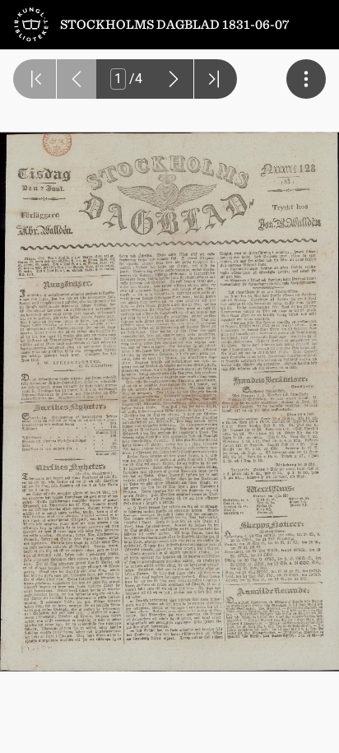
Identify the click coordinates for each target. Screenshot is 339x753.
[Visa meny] (306, 79)
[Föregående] (76, 79)
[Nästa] (173, 79)
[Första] (34, 79)
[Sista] (215, 79)
